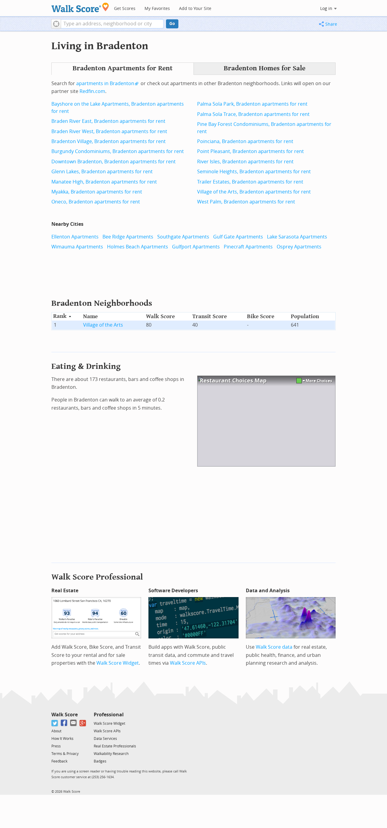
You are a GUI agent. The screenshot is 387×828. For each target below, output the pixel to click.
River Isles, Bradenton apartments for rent (245, 162)
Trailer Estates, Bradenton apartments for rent (250, 182)
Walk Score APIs (188, 663)
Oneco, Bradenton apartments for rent (95, 202)
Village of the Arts (103, 325)
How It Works (62, 739)
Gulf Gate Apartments (238, 237)
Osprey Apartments (299, 247)
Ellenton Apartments (75, 237)
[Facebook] (64, 723)
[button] (56, 24)
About (56, 731)
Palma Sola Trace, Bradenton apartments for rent (253, 114)
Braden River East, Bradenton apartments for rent (108, 121)
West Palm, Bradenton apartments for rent (246, 202)
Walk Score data (274, 647)
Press (56, 746)
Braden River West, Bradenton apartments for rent (109, 131)
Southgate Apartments (183, 237)
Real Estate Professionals (115, 746)
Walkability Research (111, 754)
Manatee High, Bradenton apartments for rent (104, 182)
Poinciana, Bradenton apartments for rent (245, 141)
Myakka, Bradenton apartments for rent (96, 192)
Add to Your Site (195, 8)
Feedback (59, 761)
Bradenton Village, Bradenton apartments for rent (108, 141)
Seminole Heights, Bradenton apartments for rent (254, 171)
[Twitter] (54, 723)
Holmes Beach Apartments (137, 247)
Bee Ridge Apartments (127, 237)
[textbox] (112, 24)
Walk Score (64, 715)
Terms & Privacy (65, 754)
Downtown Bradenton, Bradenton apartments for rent (113, 162)
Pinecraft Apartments (248, 247)
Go (172, 23)
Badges (100, 761)
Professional (109, 715)
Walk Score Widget (117, 663)
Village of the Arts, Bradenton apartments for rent (254, 192)
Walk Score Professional (97, 577)
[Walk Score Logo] (80, 7)
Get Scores (124, 8)
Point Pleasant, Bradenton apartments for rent (250, 151)
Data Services (105, 739)
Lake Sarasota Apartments (297, 237)
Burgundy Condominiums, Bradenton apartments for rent (117, 151)
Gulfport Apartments (196, 247)
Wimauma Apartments (77, 247)
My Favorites (157, 8)
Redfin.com (92, 91)
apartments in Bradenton (105, 83)
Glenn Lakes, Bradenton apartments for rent (102, 171)
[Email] (73, 723)
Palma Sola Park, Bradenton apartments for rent (252, 104)
